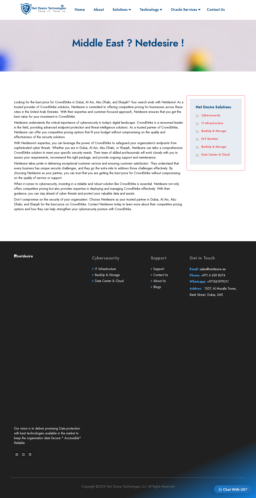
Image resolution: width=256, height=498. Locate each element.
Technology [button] (150, 9)
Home (81, 9)
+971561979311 (209, 281)
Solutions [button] (121, 9)
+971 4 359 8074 (207, 275)
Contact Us (216, 9)
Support (158, 269)
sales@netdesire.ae (208, 269)
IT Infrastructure (212, 123)
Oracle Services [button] (184, 9)
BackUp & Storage (213, 131)
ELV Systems (209, 139)
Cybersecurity (210, 115)
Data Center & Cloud (215, 155)
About (99, 9)
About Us (159, 281)
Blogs (157, 287)
